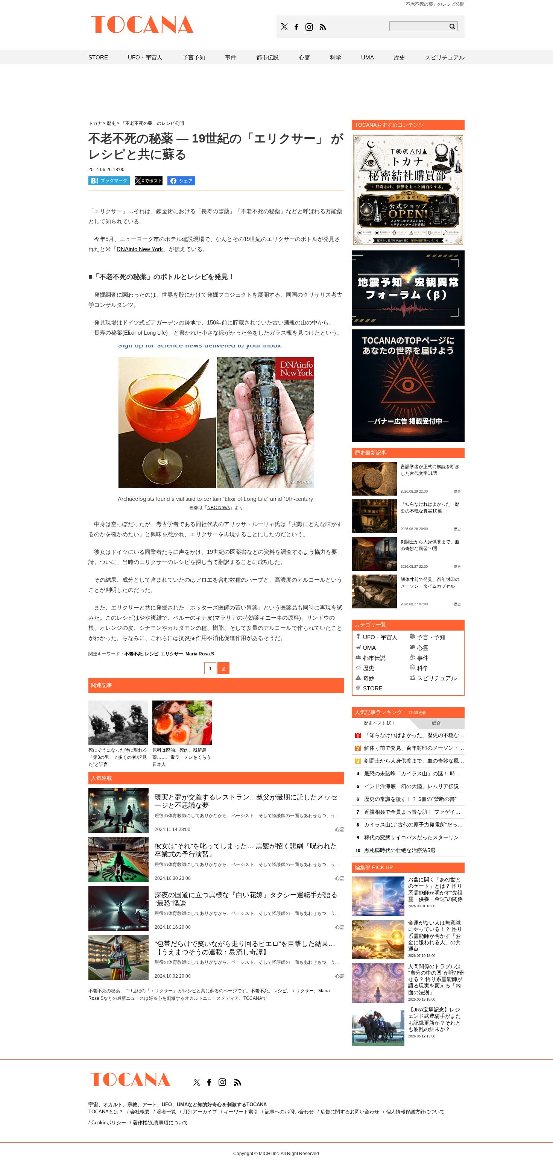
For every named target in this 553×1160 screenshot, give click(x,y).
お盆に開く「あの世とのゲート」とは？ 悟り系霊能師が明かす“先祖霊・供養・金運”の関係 (435, 889)
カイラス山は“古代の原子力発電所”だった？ (414, 825)
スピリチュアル (437, 678)
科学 (422, 668)
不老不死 (134, 654)
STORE (373, 688)
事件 (422, 658)
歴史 (368, 668)
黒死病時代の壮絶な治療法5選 (400, 850)
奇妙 (368, 678)
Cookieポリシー (108, 1122)
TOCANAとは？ (105, 1112)
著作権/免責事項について (160, 1122)
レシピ (151, 654)
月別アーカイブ (200, 1112)
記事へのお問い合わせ (289, 1112)
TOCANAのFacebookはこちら (296, 27)
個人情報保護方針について (415, 1112)
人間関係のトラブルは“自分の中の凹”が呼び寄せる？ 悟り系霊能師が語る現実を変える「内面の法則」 (436, 979)
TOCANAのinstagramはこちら (309, 27)
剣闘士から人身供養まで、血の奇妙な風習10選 (414, 761)
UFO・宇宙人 (380, 637)
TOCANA (142, 25)
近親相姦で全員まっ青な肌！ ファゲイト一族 (414, 812)
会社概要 (140, 1112)
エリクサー (172, 654)
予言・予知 (431, 637)
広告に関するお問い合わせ (350, 1112)
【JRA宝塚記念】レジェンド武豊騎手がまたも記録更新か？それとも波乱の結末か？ (434, 1019)
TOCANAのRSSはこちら (323, 27)
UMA (369, 647)
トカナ (95, 123)
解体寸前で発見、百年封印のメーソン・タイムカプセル (414, 748)
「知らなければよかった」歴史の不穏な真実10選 (414, 735)
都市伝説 (374, 658)
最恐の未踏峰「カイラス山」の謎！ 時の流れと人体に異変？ (414, 773)
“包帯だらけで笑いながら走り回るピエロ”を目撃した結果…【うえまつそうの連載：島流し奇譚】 (245, 948)
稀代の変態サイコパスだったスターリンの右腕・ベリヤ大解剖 (414, 837)
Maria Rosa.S (199, 654)
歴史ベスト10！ (380, 723)
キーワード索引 (241, 1112)
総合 (436, 723)
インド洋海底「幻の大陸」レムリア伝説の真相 (414, 786)
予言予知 (193, 57)
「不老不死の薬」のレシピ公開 (152, 123)
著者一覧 (166, 1112)
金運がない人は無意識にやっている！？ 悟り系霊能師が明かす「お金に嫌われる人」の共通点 (435, 936)
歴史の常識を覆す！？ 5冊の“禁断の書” (410, 799)
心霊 (422, 647)
